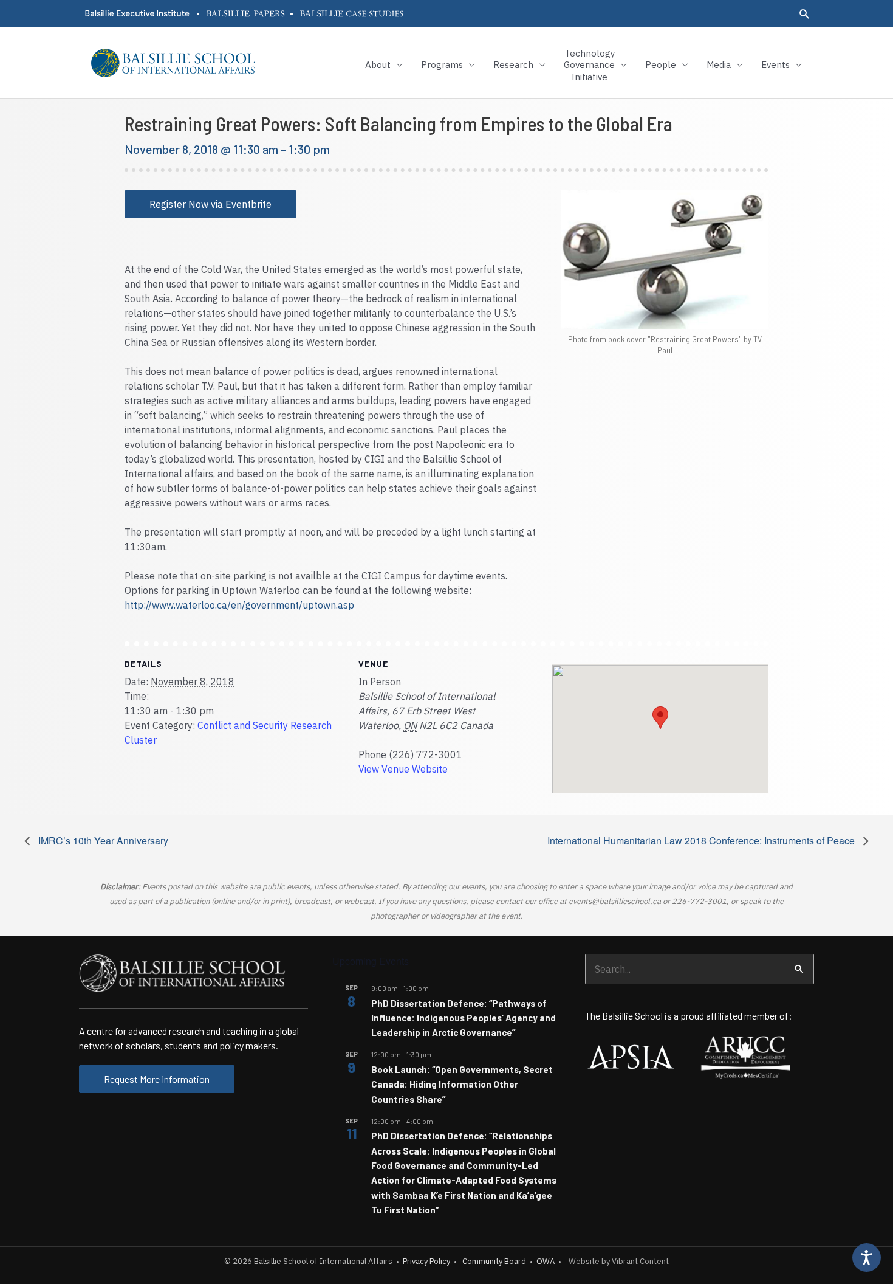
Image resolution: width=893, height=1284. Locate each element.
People (660, 65)
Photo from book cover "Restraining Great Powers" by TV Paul (665, 344)
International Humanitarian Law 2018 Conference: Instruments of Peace (702, 840)
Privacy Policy (426, 1261)
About (378, 65)
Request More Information (157, 1079)
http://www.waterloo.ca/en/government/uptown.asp (239, 605)
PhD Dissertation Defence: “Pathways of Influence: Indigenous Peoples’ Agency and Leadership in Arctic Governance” (463, 1018)
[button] (804, 13)
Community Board (494, 1261)
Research (513, 65)
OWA (545, 1261)
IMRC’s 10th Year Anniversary (102, 840)
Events (775, 65)
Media (719, 65)
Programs (442, 65)
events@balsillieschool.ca (615, 901)
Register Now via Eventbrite (210, 204)
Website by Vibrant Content (617, 1261)
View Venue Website (403, 769)
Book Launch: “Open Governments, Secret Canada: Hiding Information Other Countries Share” (462, 1084)
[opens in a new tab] (136, 13)
